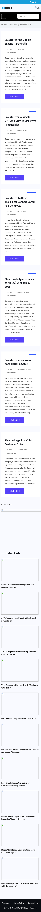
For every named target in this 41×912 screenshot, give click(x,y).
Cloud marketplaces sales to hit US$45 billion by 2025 (19, 282)
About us (5, 903)
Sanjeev (9, 450)
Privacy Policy (33, 903)
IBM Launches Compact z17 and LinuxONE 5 (18, 718)
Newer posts (6, 504)
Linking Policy (19, 903)
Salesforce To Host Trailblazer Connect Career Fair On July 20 (20, 201)
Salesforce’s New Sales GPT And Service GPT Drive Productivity (20, 120)
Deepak (9, 49)
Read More (14, 97)
